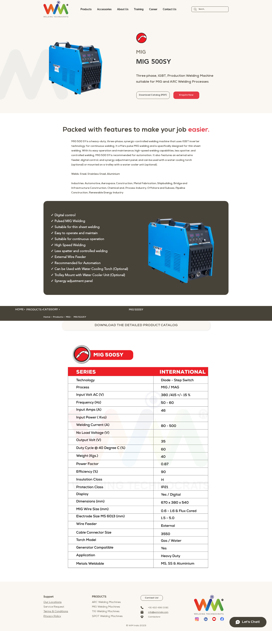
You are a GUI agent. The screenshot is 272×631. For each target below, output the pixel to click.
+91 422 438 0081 (158, 608)
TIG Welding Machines (106, 611)
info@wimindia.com (158, 612)
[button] (70, 317)
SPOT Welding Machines (107, 616)
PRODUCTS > (34, 309)
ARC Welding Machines (106, 602)
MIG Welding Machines (106, 606)
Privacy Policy (52, 616)
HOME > (20, 309)
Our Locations (52, 602)
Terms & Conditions (55, 611)
